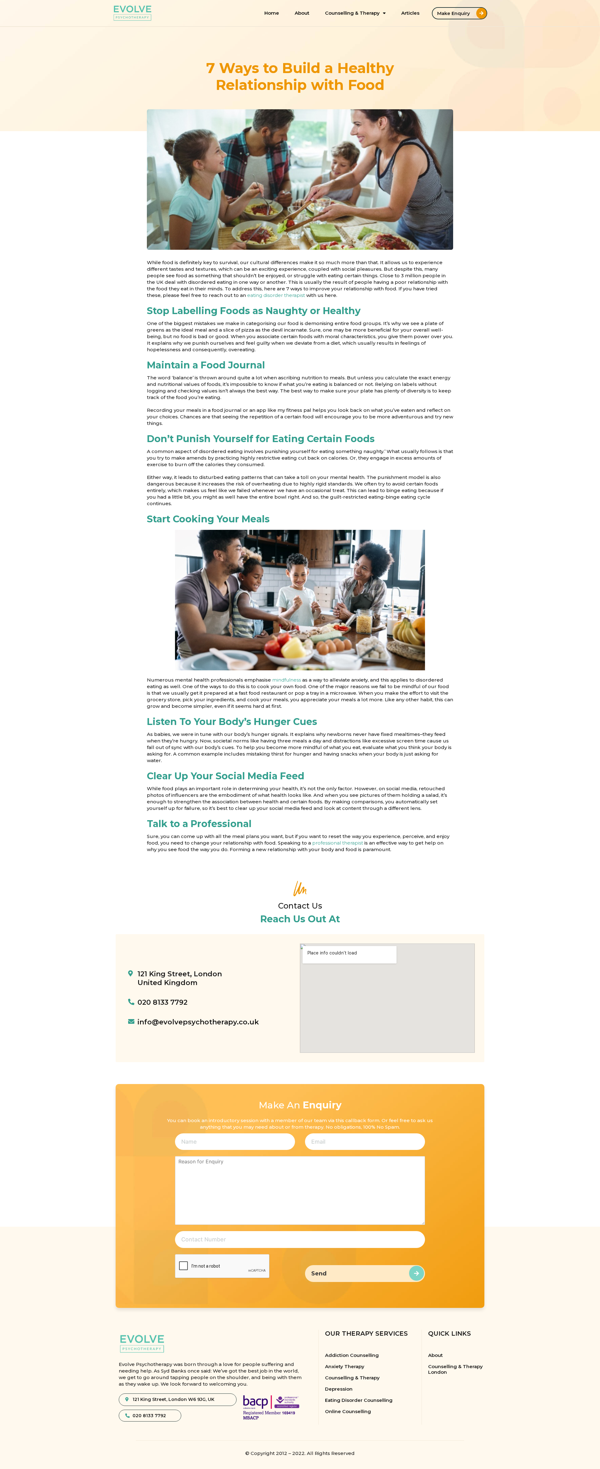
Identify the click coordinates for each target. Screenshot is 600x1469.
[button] (459, 13)
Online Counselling (348, 1411)
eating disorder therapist (276, 295)
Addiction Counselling (352, 1355)
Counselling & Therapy (352, 13)
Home (271, 13)
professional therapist (337, 843)
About (302, 13)
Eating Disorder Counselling (358, 1400)
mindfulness (286, 680)
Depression (338, 1389)
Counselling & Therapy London (455, 1369)
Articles (410, 13)
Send (319, 1273)
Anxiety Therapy (344, 1366)
